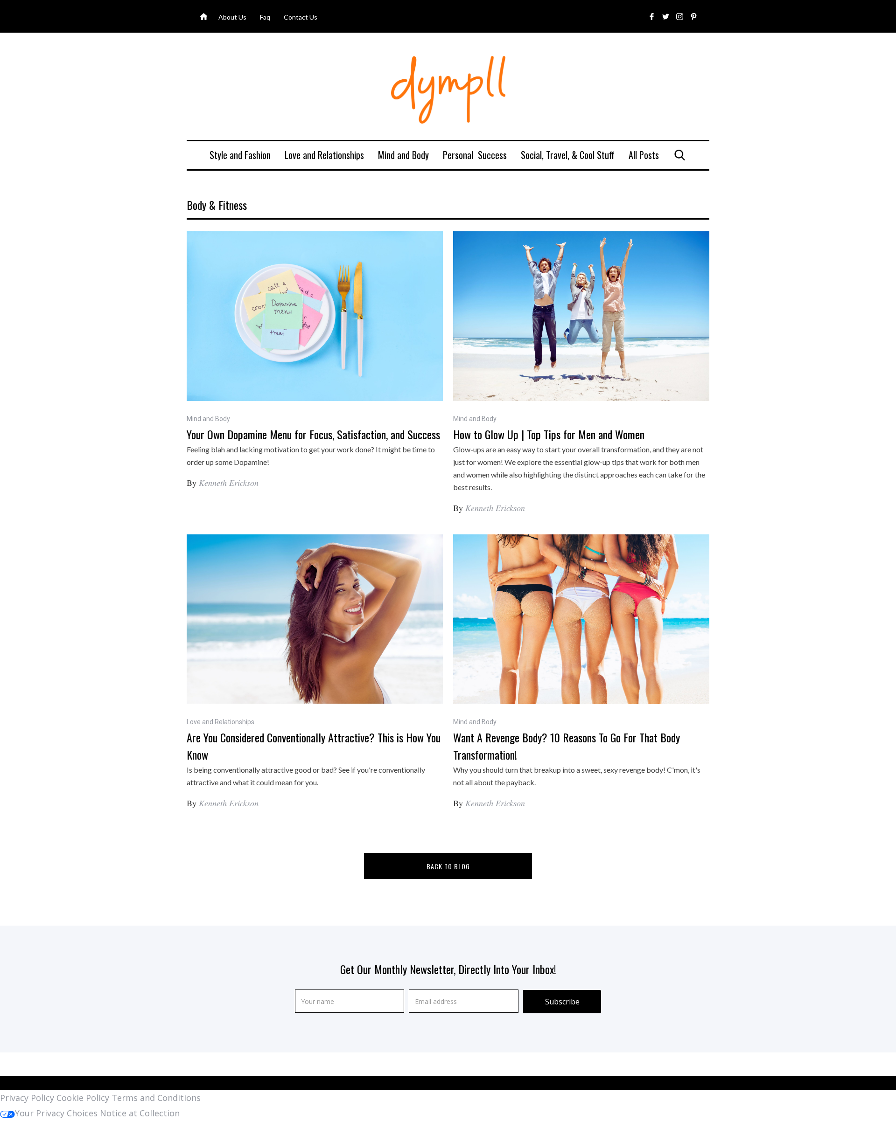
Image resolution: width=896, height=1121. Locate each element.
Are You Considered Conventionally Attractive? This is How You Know (314, 746)
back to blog (448, 866)
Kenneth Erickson (229, 482)
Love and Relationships (324, 155)
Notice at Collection (140, 1113)
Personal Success (475, 155)
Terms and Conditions (156, 1097)
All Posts (644, 155)
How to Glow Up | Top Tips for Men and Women (548, 434)
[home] (448, 90)
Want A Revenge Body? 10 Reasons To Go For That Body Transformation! (566, 746)
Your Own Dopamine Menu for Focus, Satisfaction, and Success (313, 434)
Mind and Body (403, 155)
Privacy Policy (27, 1097)
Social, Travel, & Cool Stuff (568, 155)
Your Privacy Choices (56, 1113)
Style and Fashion (240, 155)
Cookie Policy (82, 1097)
